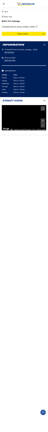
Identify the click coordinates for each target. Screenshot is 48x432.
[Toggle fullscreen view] (43, 108)
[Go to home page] (26, 4)
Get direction (9, 52)
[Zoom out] (43, 125)
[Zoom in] (43, 120)
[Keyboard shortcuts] (11, 129)
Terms (34, 129)
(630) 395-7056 (9, 60)
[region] (24, 117)
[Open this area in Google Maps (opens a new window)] (6, 128)
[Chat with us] (43, 412)
